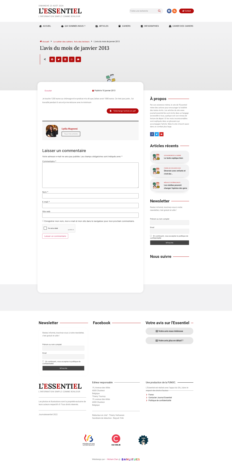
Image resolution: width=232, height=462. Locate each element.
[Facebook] (169, 11)
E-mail (46, 202)
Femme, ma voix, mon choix (172, 168)
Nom (45, 192)
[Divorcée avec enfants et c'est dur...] (156, 171)
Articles (104, 26)
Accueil (47, 26)
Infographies (151, 26)
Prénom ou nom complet (159, 219)
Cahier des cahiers (183, 26)
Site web (46, 211)
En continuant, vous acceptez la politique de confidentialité (169, 237)
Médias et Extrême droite (172, 182)
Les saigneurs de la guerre (172, 155)
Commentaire (49, 161)
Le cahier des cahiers (63, 41)
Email (152, 227)
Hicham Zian (112, 459)
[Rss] (174, 11)
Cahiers (126, 26)
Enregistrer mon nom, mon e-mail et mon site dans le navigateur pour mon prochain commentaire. (89, 221)
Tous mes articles (71, 134)
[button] (52, 59)
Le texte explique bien (173, 158)
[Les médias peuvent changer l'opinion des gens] (156, 185)
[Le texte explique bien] (156, 157)
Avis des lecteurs (81, 41)
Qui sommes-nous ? (75, 26)
